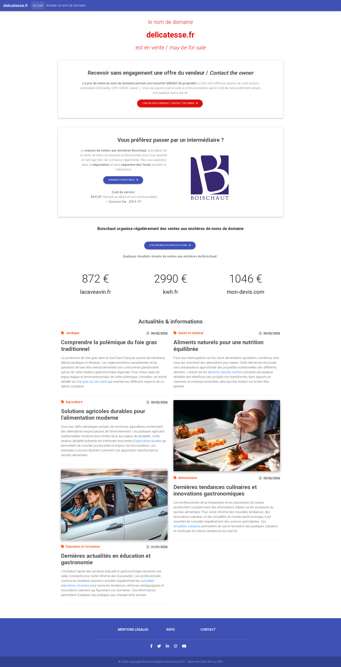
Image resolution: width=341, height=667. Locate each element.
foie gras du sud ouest (92, 381)
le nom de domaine (170, 22)
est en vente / (170, 47)
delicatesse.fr (170, 35)
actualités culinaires (186, 526)
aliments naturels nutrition (225, 372)
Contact (208, 629)
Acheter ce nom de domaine (66, 5)
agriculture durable (148, 441)
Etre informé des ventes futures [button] (168, 245)
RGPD (170, 629)
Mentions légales (133, 629)
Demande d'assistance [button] (121, 180)
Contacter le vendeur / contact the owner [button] (168, 103)
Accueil (38, 5)
